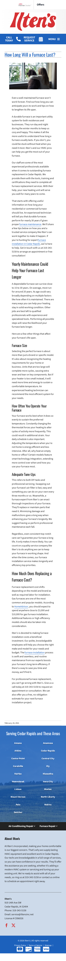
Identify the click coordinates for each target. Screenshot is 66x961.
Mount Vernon (18, 797)
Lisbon (17, 789)
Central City (48, 758)
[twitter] (13, 925)
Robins (48, 804)
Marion (48, 789)
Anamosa (48, 743)
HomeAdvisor (21, 606)
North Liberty (48, 797)
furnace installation (35, 652)
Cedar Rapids (48, 750)
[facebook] (6, 925)
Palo (18, 804)
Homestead (18, 781)
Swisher (18, 812)
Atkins (18, 750)
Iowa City (48, 781)
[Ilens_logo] (33, 13)
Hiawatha (48, 773)
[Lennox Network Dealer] (26, 5)
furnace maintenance (30, 224)
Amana (18, 743)
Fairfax (18, 773)
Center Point (18, 758)
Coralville (18, 766)
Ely (48, 766)
